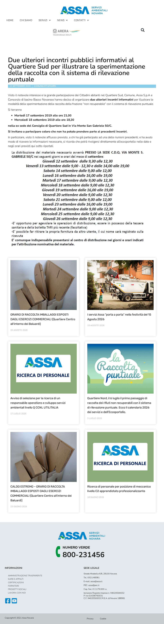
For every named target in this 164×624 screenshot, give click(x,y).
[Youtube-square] (14, 601)
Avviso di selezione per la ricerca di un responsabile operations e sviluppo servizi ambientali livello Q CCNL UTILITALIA (38, 402)
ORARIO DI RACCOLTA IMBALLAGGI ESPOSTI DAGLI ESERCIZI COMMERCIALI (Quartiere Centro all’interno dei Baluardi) (42, 319)
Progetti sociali (17, 589)
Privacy (90, 618)
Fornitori (13, 585)
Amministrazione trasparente (25, 575)
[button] (142, 30)
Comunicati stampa (45, 86)
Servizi (43, 20)
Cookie (103, 618)
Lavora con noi (17, 592)
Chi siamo (26, 20)
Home (9, 20)
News (60, 20)
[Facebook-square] (8, 601)
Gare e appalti (15, 579)
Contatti (80, 20)
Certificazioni (16, 582)
